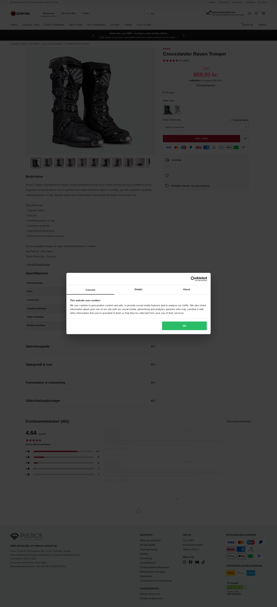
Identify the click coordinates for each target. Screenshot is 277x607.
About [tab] (186, 289)
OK (184, 325)
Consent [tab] (90, 289)
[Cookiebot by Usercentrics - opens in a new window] (193, 278)
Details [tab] (139, 289)
